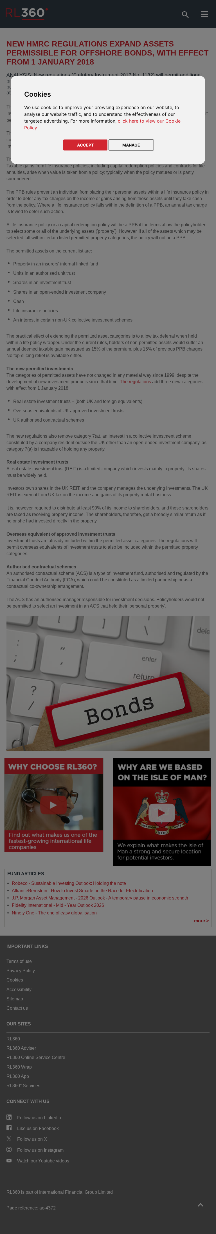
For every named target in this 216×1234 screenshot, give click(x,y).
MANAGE (131, 145)
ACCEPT (85, 145)
